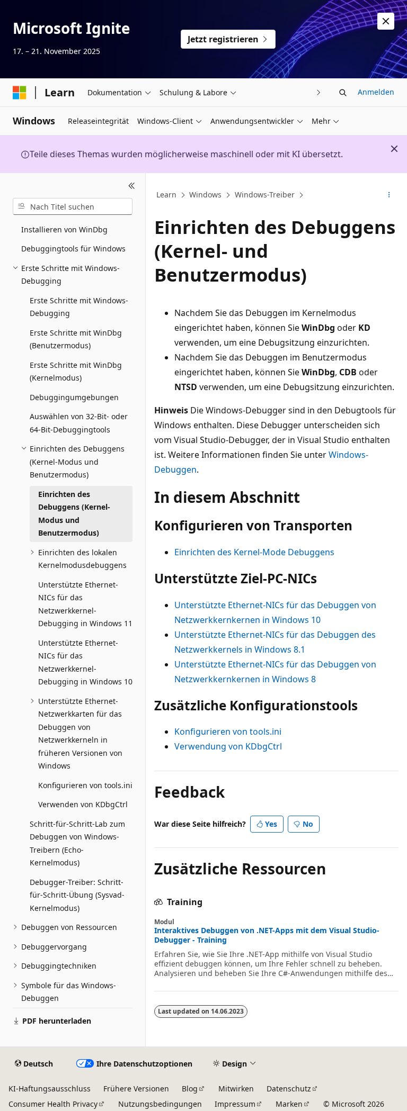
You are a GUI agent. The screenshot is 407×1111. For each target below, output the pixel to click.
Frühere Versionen (136, 1088)
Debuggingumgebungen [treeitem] (74, 397)
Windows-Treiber (265, 194)
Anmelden (376, 92)
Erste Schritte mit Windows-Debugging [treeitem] (79, 307)
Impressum (235, 1104)
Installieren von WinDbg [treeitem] (64, 229)
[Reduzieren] (131, 185)
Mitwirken (236, 1088)
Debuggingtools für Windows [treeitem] (73, 248)
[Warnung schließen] (385, 21)
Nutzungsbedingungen (160, 1104)
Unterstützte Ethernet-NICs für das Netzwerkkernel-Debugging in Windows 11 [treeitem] (85, 604)
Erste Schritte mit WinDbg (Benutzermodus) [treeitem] (76, 339)
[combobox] (72, 206)
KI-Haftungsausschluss (49, 1088)
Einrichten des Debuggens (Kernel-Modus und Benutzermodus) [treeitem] (74, 513)
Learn (166, 194)
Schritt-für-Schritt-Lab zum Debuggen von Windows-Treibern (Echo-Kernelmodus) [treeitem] (77, 843)
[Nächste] (318, 92)
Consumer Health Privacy (53, 1104)
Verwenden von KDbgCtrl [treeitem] (83, 804)
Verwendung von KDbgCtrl (228, 746)
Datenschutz (289, 1088)
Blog (190, 1088)
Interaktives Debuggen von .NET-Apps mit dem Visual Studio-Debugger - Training (266, 935)
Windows (205, 194)
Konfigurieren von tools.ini (227, 731)
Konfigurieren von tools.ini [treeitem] (85, 785)
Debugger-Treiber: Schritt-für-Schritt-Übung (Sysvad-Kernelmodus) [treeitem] (77, 895)
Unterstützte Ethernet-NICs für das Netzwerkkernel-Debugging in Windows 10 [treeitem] (85, 662)
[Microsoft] (19, 93)
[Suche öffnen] (342, 92)
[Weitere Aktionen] (389, 195)
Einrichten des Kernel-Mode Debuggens (254, 552)
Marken (289, 1104)
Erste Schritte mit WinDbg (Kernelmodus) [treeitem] (76, 371)
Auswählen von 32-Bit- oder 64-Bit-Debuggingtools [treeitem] (79, 423)
